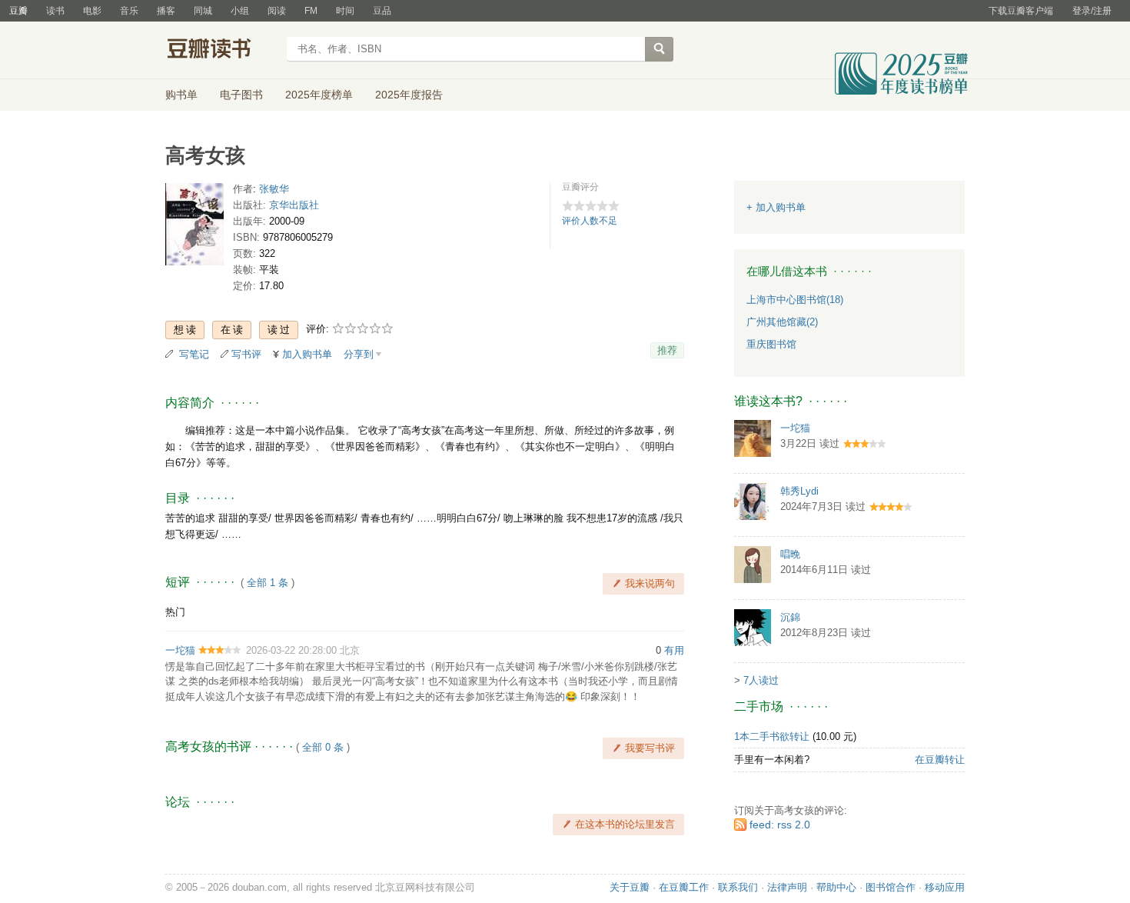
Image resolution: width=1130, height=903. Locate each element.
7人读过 (761, 680)
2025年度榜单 (319, 94)
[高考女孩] (194, 227)
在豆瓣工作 (684, 887)
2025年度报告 (409, 94)
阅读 (277, 10)
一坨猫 (180, 650)
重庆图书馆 (771, 344)
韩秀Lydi (799, 491)
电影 (92, 10)
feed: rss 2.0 (779, 824)
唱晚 (790, 554)
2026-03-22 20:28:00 (291, 650)
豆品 (382, 10)
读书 (55, 10)
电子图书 (241, 94)
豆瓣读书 (221, 50)
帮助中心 (836, 887)
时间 (345, 10)
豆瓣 (18, 10)
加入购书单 (307, 354)
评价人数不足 (589, 220)
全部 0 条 (323, 747)
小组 (240, 10)
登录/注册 (1092, 10)
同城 (203, 10)
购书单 (181, 94)
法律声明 (787, 887)
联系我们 (738, 887)
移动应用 (945, 887)
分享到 (359, 354)
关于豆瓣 (630, 887)
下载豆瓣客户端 (1021, 10)
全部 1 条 (267, 582)
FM (310, 10)
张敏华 (274, 189)
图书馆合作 (891, 887)
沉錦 (790, 617)
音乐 (129, 10)
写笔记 (194, 354)
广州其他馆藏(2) (782, 322)
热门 (175, 612)
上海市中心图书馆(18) (794, 299)
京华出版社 (294, 205)
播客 (166, 10)
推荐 (667, 350)
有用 (674, 650)
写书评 (246, 354)
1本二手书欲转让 (771, 736)
